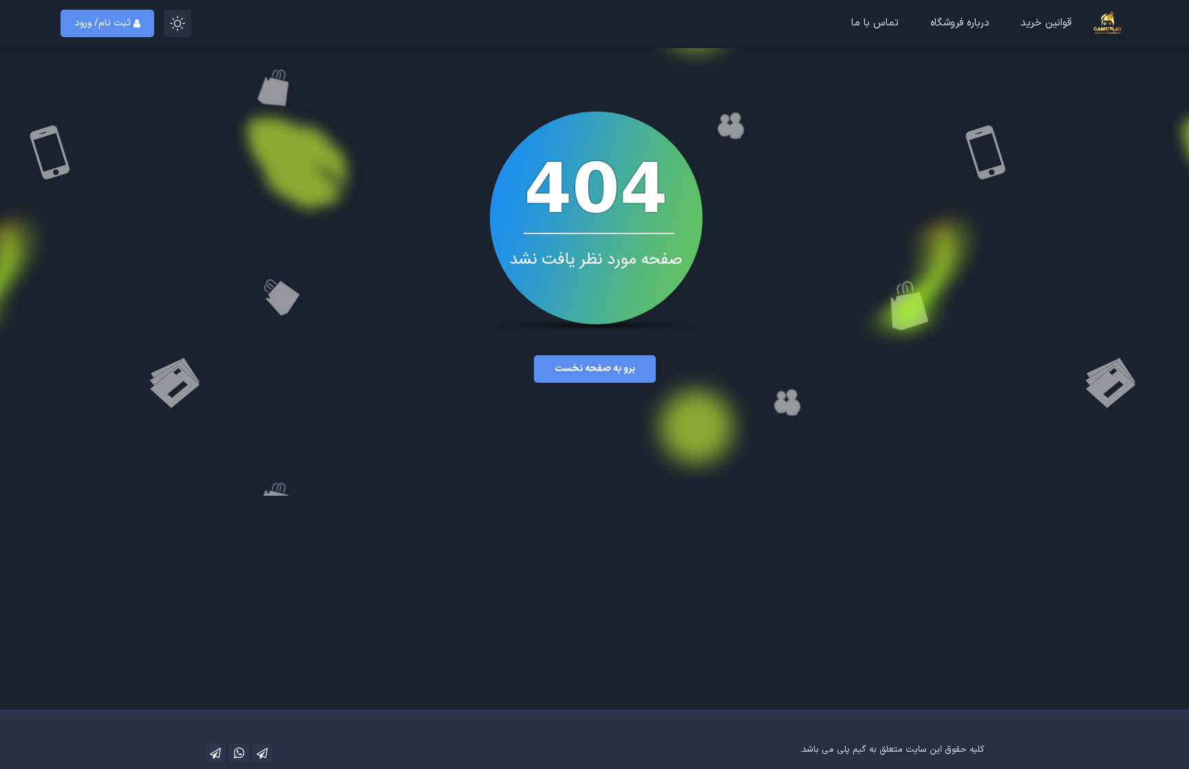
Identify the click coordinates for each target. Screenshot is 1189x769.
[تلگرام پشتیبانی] (215, 753)
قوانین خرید (1045, 23)
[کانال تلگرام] (262, 753)
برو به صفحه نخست (595, 368)
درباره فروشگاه (959, 23)
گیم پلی (851, 750)
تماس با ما (875, 23)
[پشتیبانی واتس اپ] (238, 753)
